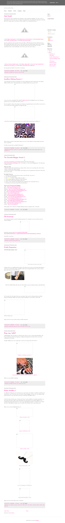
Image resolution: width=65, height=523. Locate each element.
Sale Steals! (8, 16)
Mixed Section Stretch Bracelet (26, 39)
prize (19, 240)
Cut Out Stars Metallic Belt (37, 64)
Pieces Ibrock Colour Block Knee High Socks (25, 65)
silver (17, 326)
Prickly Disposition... (10, 247)
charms (12, 149)
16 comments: (17, 324)
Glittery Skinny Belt (25, 64)
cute (17, 149)
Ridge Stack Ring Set (11, 39)
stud (21, 326)
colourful (15, 149)
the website (30, 141)
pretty (23, 383)
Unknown (51, 40)
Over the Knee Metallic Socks (12, 64)
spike (19, 326)
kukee (33, 149)
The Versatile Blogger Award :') (14, 157)
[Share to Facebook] (26, 70)
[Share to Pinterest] (27, 70)
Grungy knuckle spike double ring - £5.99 (24, 497)
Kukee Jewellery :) (10, 390)
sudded (23, 326)
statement (6, 150)
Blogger (37, 520)
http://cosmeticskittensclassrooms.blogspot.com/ (17, 201)
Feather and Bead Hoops (12, 40)
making (36, 149)
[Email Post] (21, 70)
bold (10, 149)
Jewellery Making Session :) (13, 79)
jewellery (28, 149)
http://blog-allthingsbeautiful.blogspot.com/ (15, 195)
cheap (16, 72)
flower (23, 149)
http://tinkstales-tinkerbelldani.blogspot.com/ (17, 196)
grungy (15, 326)
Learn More (52, 2)
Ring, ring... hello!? (10, 333)
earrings (20, 149)
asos (13, 72)
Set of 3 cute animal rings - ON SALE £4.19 (25, 485)
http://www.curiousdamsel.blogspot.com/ (15, 194)
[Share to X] (25, 70)
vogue (29, 326)
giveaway (14, 240)
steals (20, 72)
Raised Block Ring (39, 39)
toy (8, 150)
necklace (38, 149)
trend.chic (26, 326)
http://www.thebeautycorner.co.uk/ (14, 186)
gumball (25, 149)
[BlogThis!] (24, 70)
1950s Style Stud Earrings (25, 40)
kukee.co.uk (25, 100)
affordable (11, 72)
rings (41, 149)
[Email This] (23, 70)
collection (14, 383)
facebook (10, 240)
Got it (57, 2)
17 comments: (17, 503)
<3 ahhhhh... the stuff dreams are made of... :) (25, 355)
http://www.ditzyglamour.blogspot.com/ (14, 191)
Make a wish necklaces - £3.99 (24, 417)
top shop (22, 72)
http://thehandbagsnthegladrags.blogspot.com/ (17, 199)
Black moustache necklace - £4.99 (24, 465)
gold (10, 326)
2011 (49, 52)
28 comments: (17, 70)
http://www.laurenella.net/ (13, 204)
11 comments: (17, 209)
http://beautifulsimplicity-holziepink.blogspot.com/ (17, 190)
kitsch (31, 149)
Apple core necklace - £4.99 (24, 448)
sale (17, 72)
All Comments (51, 33)
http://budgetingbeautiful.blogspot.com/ (15, 200)
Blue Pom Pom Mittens (10, 65)
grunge (12, 326)
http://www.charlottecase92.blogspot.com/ (17, 189)
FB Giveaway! (8, 216)
